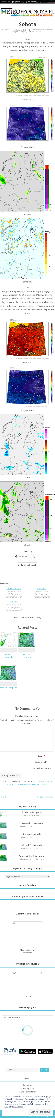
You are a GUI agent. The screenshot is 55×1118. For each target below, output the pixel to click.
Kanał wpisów (27, 1088)
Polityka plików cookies (14, 1106)
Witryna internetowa (41, 768)
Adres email (41, 762)
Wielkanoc (41, 588)
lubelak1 (7, 29)
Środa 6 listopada (8, 687)
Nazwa (41, 756)
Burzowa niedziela (44, 797)
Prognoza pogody (19, 31)
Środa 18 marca (13, 588)
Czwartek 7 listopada (27, 656)
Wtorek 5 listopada (32, 845)
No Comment (37, 31)
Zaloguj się (27, 1085)
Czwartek (14, 601)
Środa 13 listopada (8, 656)
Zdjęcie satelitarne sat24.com (27, 951)
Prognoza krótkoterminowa (42, 29)
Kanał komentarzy (27, 1092)
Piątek (3, 797)
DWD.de (27, 996)
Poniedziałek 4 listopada (32, 856)
